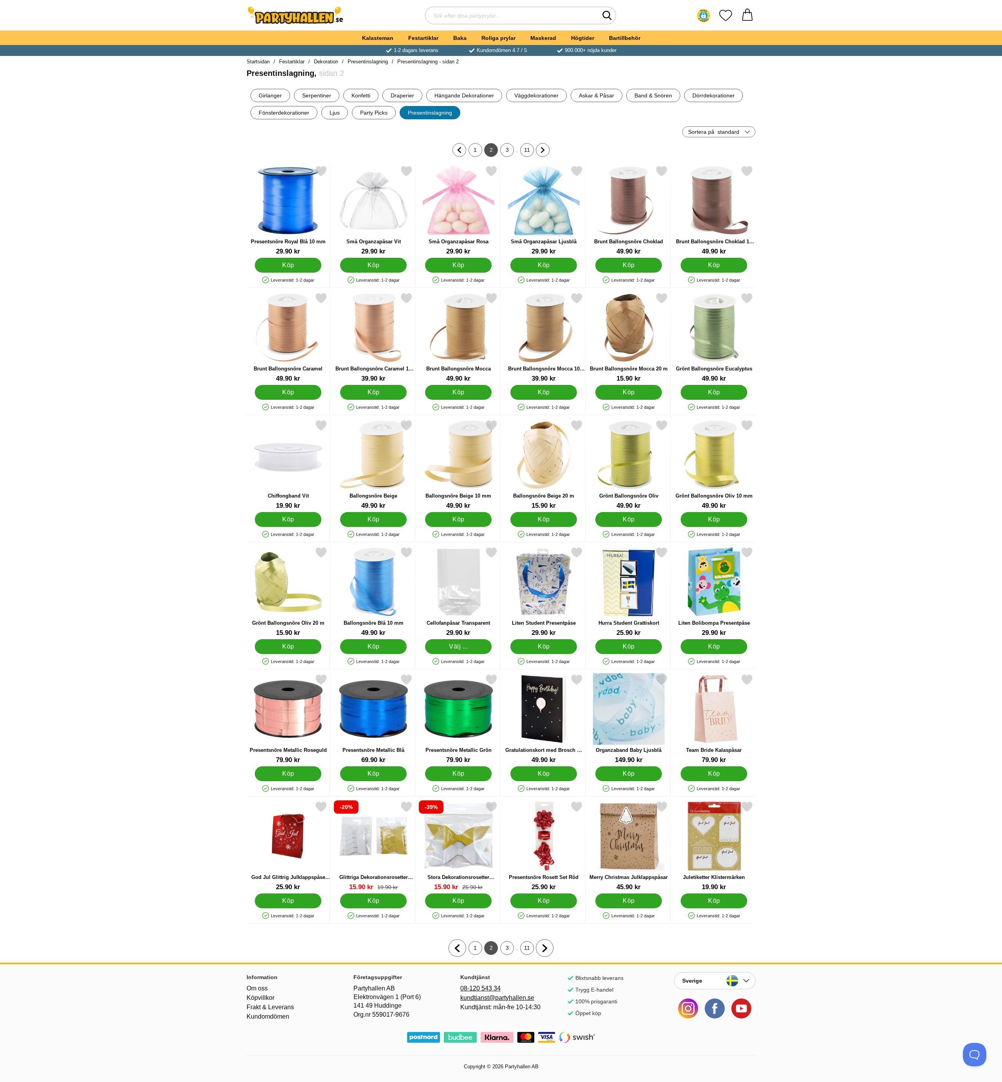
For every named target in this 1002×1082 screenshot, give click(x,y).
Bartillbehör (624, 38)
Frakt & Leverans (270, 1007)
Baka (460, 38)
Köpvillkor (260, 997)
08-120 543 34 (480, 988)
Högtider (582, 38)
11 (529, 152)
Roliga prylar (498, 38)
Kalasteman (377, 38)
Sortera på (713, 132)
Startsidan (258, 62)
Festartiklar (423, 38)
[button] (703, 15)
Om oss (257, 988)
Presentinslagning (368, 62)
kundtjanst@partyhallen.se (497, 997)
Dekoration (326, 62)
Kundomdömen (268, 1016)
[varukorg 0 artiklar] (747, 15)
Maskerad (543, 38)
